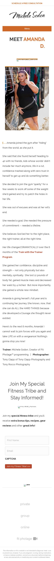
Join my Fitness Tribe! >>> (18, 466)
